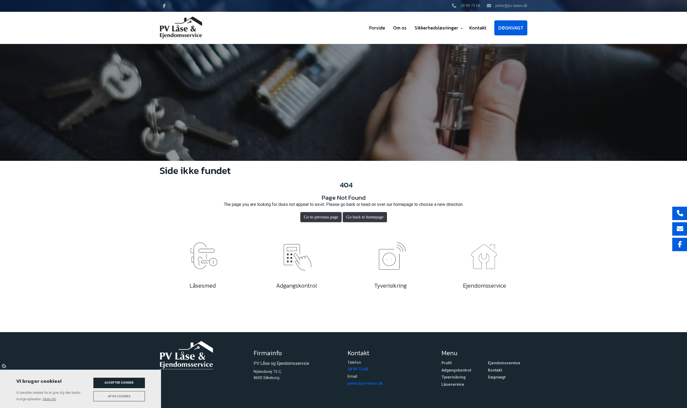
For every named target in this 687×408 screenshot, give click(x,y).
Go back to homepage (364, 217)
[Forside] (186, 355)
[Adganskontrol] (296, 258)
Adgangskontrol (456, 370)
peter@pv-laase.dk (511, 5)
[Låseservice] (202, 258)
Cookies (4, 366)
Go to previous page (321, 217)
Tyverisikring (453, 377)
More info (49, 399)
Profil (446, 363)
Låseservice (452, 385)
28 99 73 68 (470, 5)
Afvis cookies (119, 396)
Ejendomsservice (504, 363)
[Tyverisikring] (390, 258)
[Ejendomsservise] (484, 258)
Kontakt (495, 370)
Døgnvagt (497, 377)
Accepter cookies (119, 382)
